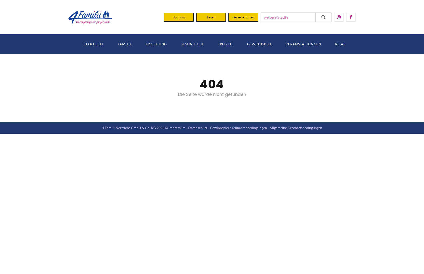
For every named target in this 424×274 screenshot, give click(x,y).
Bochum (178, 17)
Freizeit (225, 44)
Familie (125, 44)
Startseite (94, 44)
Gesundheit (192, 44)
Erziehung (156, 44)
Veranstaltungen (303, 44)
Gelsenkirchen (243, 17)
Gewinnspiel (259, 44)
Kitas (340, 44)
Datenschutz (197, 128)
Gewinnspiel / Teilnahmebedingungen (238, 128)
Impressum (177, 128)
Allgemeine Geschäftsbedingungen (296, 128)
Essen (211, 17)
